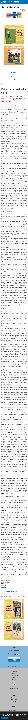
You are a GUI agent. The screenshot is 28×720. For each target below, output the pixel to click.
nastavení (18, 715)
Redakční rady (14, 690)
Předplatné (14, 673)
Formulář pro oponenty (14, 692)
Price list (14, 701)
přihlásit (23, 596)
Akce (14, 681)
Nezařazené (14, 76)
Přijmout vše (5, 717)
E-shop (14, 677)
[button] (14, 660)
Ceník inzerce (14, 699)
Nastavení (11, 717)
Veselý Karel (14, 72)
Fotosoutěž (14, 679)
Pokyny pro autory (14, 688)
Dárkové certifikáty (14, 675)
